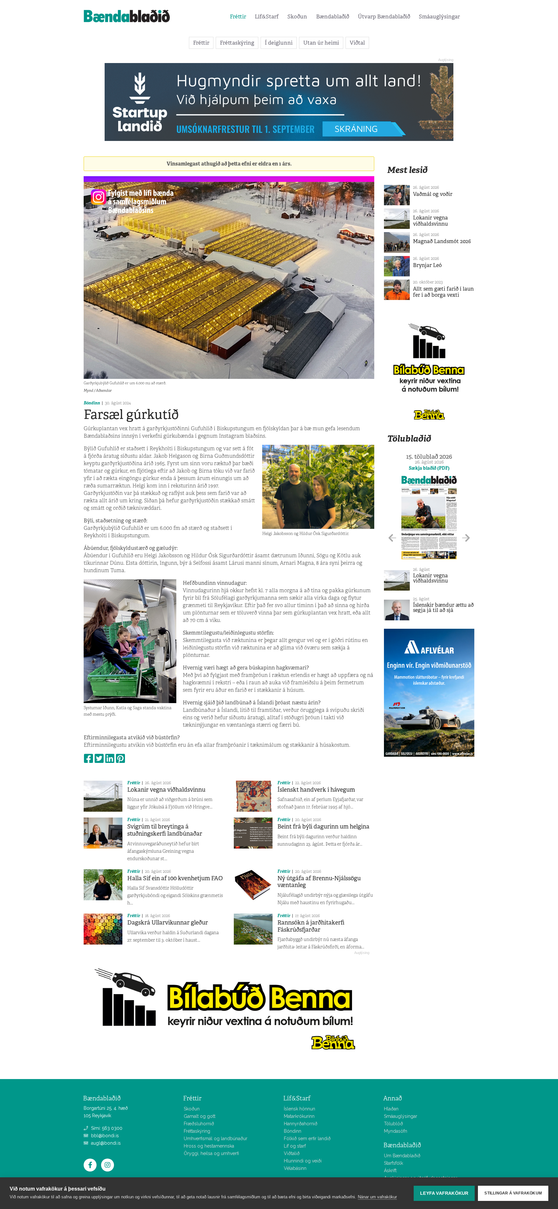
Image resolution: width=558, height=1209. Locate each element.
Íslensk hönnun (299, 1108)
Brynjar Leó (427, 265)
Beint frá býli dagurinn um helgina (323, 826)
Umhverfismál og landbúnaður (215, 1138)
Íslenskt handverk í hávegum (316, 790)
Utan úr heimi (321, 42)
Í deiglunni (279, 42)
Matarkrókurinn (299, 1116)
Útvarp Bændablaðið (384, 16)
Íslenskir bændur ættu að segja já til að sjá (443, 608)
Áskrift (390, 1170)
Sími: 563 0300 (106, 1128)
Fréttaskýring (237, 42)
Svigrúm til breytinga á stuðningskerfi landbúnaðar (164, 830)
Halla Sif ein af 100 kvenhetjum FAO (175, 878)
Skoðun (297, 16)
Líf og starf (295, 1146)
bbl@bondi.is (104, 1135)
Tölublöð (393, 1123)
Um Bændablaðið (402, 1155)
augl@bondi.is (105, 1143)
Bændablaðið (332, 16)
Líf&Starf (267, 16)
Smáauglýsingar (439, 16)
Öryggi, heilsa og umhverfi (211, 1153)
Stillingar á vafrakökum (513, 1193)
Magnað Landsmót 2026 (442, 241)
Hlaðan (391, 1108)
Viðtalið (292, 1153)
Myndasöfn (395, 1131)
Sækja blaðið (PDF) (429, 468)
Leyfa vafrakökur (444, 1193)
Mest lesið (407, 170)
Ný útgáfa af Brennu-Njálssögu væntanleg (319, 881)
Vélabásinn (295, 1168)
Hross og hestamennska (209, 1146)
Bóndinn (92, 403)
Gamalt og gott (199, 1116)
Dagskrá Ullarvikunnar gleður (167, 922)
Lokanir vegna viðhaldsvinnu (166, 790)
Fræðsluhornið (199, 1123)
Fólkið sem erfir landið (307, 1138)
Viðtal (357, 42)
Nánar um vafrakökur (377, 1196)
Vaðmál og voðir (432, 194)
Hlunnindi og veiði (303, 1160)
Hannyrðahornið (300, 1123)
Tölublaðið (409, 438)
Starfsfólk (393, 1163)
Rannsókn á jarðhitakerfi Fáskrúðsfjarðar (311, 926)
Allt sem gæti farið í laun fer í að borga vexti (443, 291)
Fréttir (238, 16)
